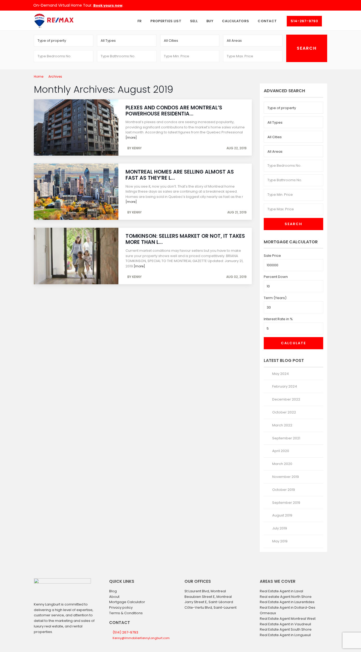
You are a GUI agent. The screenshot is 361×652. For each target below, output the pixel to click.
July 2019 (279, 528)
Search (293, 223)
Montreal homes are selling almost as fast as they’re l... (180, 174)
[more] (131, 137)
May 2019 (280, 541)
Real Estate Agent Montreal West (288, 618)
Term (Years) (275, 298)
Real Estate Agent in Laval (281, 591)
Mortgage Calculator (127, 601)
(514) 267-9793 (125, 632)
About (114, 596)
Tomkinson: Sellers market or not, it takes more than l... (185, 239)
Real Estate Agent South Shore (286, 629)
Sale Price (272, 255)
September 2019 (286, 502)
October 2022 (284, 412)
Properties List (165, 21)
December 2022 (286, 399)
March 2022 (282, 425)
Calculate (293, 343)
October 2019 (283, 489)
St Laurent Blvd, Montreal (205, 591)
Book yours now (107, 5)
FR (139, 21)
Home (38, 76)
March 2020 (282, 463)
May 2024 (280, 373)
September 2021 (286, 438)
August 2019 (282, 515)
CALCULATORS (235, 21)
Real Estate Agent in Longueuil (285, 634)
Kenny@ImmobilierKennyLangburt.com (141, 638)
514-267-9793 (304, 21)
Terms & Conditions (126, 613)
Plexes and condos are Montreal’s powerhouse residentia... (174, 110)
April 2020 (280, 450)
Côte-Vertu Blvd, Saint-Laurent (210, 607)
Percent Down (276, 276)
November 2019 (285, 476)
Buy (209, 21)
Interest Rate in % (278, 319)
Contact (267, 21)
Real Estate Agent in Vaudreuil (285, 624)
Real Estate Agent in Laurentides (287, 601)
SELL (194, 21)
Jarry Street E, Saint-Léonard (208, 601)
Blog (113, 591)
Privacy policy (121, 607)
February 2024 (284, 386)
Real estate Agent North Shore (286, 596)
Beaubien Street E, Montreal (208, 596)
